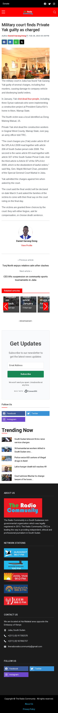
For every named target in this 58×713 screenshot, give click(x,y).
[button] (5, 306)
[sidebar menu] (3, 12)
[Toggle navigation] (54, 12)
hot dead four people (29, 99)
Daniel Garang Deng (17, 36)
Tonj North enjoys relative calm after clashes (25, 265)
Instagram (11, 419)
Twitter (35, 413)
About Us (29, 704)
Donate (6, 4)
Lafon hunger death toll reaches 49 (30, 467)
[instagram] (54, 3)
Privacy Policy (29, 709)
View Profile (26, 245)
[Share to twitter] (21, 42)
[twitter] (49, 3)
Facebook (11, 413)
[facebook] (45, 3)
